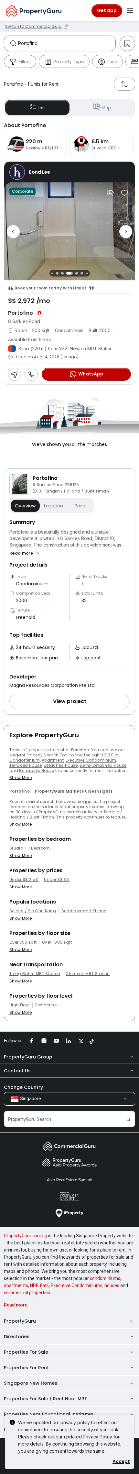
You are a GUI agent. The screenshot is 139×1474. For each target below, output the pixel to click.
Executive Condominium (91, 760)
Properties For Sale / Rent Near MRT (45, 1398)
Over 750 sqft (23, 942)
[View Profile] (69, 172)
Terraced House (25, 765)
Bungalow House (36, 770)
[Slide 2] (57, 273)
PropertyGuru (20, 1321)
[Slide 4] (69, 273)
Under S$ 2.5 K (23, 879)
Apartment (53, 760)
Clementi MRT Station (88, 973)
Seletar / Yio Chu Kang (32, 911)
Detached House (61, 765)
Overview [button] (25, 506)
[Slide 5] (76, 273)
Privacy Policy (97, 1436)
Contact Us (17, 1071)
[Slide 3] (62, 273)
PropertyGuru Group (28, 1057)
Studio (16, 848)
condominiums (105, 1278)
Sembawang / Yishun (84, 911)
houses (111, 1285)
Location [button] (53, 506)
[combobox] (66, 43)
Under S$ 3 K (57, 879)
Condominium (24, 760)
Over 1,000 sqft (57, 942)
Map (106, 107)
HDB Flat (110, 755)
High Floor (19, 1005)
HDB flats (39, 1285)
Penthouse (46, 1005)
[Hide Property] (110, 193)
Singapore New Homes (30, 1383)
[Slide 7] (87, 273)
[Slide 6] (81, 273)
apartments (16, 1285)
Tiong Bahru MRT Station (34, 973)
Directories (16, 1336)
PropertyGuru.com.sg (25, 1235)
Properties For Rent (26, 1367)
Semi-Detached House (103, 765)
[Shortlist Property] (124, 193)
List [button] (41, 107)
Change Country (23, 1087)
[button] (25, 553)
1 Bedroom (39, 848)
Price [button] (80, 506)
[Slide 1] (52, 273)
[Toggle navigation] (129, 10)
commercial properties (27, 1292)
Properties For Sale (26, 1352)
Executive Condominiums (76, 1285)
